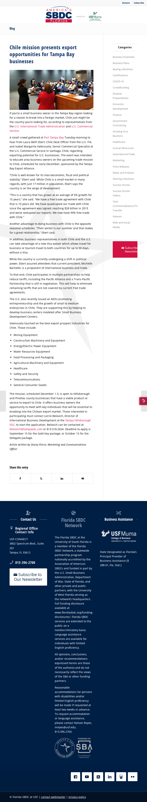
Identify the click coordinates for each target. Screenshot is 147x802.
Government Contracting (120, 123)
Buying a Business (123, 69)
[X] (98, 776)
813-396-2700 (25, 562)
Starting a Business (123, 178)
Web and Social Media (121, 225)
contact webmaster (53, 797)
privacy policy (77, 797)
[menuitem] (126, 3)
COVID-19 (118, 81)
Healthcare (119, 142)
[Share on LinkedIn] (62, 478)
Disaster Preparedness (120, 96)
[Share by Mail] (83, 478)
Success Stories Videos (121, 193)
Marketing (118, 160)
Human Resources (123, 148)
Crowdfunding (121, 87)
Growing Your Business (120, 134)
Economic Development (120, 106)
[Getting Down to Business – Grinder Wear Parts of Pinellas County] (3, 401)
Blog (12, 28)
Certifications (120, 75)
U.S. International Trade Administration (40, 126)
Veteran (117, 216)
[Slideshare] (121, 776)
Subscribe (139, 2)
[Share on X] (41, 478)
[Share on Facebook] (20, 478)
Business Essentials (123, 57)
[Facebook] (75, 776)
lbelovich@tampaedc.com (26, 429)
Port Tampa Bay (54, 137)
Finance (117, 115)
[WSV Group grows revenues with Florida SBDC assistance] (144, 401)
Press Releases (121, 166)
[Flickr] (132, 776)
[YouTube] (87, 776)
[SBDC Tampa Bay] (73, 14)
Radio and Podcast (123, 172)
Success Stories (121, 185)
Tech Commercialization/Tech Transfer (125, 206)
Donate (126, 2)
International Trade (124, 154)
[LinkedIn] (109, 776)
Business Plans (121, 63)
